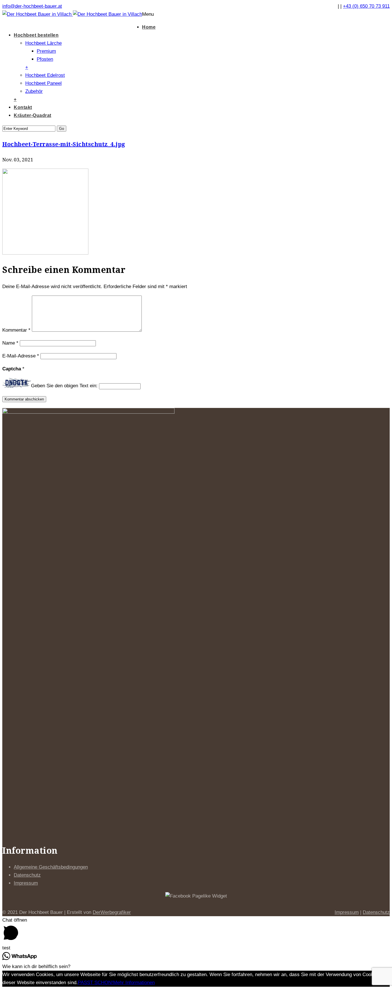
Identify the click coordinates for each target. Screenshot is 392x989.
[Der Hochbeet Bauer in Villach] (72, 20)
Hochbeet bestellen (36, 35)
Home (149, 27)
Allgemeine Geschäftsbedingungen (51, 867)
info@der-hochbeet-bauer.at (32, 6)
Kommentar (16, 330)
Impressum (26, 883)
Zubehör (34, 91)
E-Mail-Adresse (20, 356)
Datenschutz (27, 875)
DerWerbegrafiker (112, 912)
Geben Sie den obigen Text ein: (64, 386)
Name (10, 343)
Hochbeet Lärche (43, 43)
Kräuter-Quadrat (32, 115)
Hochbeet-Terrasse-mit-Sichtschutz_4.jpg (63, 144)
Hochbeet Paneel (43, 83)
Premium (46, 51)
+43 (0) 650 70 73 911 (366, 6)
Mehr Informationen (134, 982)
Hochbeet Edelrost (45, 75)
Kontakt (23, 107)
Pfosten (45, 59)
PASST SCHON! (95, 982)
